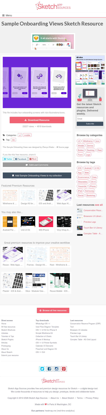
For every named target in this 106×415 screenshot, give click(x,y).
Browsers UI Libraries (93, 216)
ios (13, 139)
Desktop (90, 150)
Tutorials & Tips (7, 336)
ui (20, 135)
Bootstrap (91, 195)
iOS (79, 168)
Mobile (81, 145)
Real (99, 150)
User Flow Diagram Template (47, 326)
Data (94, 177)
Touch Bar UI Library (93, 227)
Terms (80, 397)
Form (80, 154)
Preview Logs (90, 221)
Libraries (4, 333)
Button (81, 150)
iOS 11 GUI (40, 352)
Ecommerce (83, 177)
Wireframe (87, 141)
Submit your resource (9, 355)
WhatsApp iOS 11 (43, 323)
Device (90, 145)
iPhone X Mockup (43, 339)
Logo (88, 154)
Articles (4, 342)
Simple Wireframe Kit (44, 333)
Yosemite (82, 186)
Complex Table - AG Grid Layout (83, 339)
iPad (80, 190)
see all (99, 204)
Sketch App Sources (38, 397)
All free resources (8, 326)
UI (79, 141)
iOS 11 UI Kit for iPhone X (46, 330)
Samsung (89, 190)
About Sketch (6, 352)
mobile (27, 135)
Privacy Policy (92, 397)
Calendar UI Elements (44, 345)
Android (87, 168)
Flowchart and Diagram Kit (46, 349)
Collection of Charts (43, 336)
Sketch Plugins (7, 339)
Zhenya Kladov (48, 147)
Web (87, 172)
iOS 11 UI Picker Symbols (46, 342)
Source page (64, 147)
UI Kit (96, 168)
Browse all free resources (55, 310)
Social (81, 195)
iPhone (92, 186)
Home (3, 323)
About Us (5, 349)
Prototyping (5, 345)
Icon (97, 141)
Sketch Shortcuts (8, 330)
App (80, 172)
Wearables (83, 181)
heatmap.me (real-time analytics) (60, 410)
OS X (93, 181)
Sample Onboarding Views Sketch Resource (52, 23)
